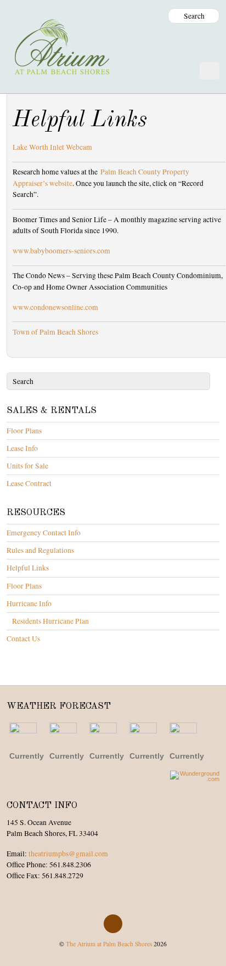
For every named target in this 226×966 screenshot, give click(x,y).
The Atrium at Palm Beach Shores (109, 944)
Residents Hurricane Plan (50, 621)
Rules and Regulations (40, 550)
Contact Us (23, 638)
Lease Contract (29, 483)
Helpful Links (28, 568)
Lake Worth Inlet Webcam (52, 147)
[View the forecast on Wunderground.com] (194, 776)
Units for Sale (27, 466)
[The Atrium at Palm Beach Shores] (61, 65)
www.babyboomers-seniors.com (61, 251)
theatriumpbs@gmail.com (68, 853)
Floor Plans (24, 431)
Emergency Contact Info (44, 533)
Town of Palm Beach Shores (55, 332)
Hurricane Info (29, 603)
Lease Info (22, 448)
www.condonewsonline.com (55, 307)
